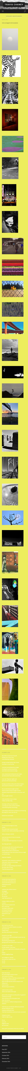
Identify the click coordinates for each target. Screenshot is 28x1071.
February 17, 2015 (6, 822)
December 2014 (6, 1061)
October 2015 (5, 1055)
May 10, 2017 (5, 19)
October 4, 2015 (6, 752)
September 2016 (6, 1052)
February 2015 (5, 1058)
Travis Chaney (14, 4)
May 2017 (4, 1049)
